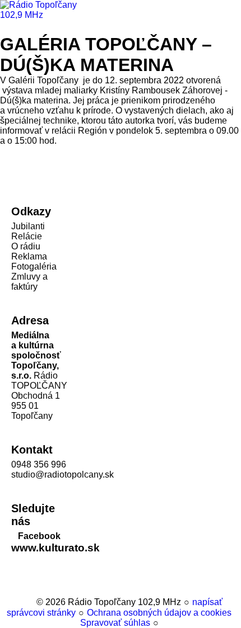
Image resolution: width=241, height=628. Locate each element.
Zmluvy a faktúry (29, 281)
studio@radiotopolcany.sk (62, 474)
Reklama (29, 256)
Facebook (39, 536)
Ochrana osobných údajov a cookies (159, 612)
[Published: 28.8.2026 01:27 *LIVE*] (28, 602)
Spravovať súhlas (115, 622)
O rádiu (25, 246)
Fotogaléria (34, 266)
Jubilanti (28, 226)
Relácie (26, 236)
